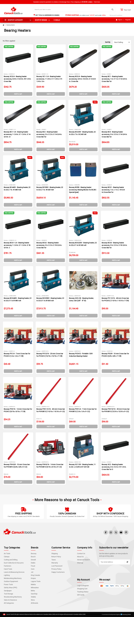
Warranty (54, 563)
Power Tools (8, 584)
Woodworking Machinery (13, 597)
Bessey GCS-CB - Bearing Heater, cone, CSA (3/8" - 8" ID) (81, 299)
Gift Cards (80, 595)
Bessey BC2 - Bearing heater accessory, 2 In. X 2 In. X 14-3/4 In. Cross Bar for (49, 134)
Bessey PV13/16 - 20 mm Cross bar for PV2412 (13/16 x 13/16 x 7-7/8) (49, 355)
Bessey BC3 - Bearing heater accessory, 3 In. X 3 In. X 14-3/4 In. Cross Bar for (114, 134)
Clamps (6, 557)
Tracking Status (82, 592)
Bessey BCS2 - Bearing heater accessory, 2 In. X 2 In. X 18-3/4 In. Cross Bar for (49, 245)
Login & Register (83, 586)
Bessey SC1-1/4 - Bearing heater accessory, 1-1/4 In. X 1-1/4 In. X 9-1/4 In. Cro (49, 78)
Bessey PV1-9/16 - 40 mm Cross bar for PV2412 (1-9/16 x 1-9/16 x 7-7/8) (115, 299)
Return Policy (56, 557)
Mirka (33, 591)
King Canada (35, 575)
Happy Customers (58, 572)
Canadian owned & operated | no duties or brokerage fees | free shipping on (66, 2)
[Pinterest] (126, 532)
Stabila (33, 597)
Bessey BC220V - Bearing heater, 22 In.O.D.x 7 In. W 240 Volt (82, 133)
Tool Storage (8, 594)
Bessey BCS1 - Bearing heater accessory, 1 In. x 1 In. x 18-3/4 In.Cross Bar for (113, 189)
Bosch (33, 557)
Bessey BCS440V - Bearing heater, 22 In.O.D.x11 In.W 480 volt (17, 299)
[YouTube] (121, 532)
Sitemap (80, 563)
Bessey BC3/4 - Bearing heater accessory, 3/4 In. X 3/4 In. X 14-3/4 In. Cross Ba (82, 78)
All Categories (9, 603)
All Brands (34, 603)
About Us (80, 557)
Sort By (107, 42)
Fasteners (7, 566)
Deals (57, 20)
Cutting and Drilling (10, 560)
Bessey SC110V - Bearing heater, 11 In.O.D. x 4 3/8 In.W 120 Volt (82, 465)
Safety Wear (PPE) (10, 588)
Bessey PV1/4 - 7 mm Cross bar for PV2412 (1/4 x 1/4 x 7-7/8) (17, 355)
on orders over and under (94, 15)
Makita (33, 584)
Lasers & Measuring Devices (14, 572)
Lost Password (56, 566)
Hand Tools (8, 569)
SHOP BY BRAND (42, 20)
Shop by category (15, 20)
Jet (32, 572)
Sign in (120, 20)
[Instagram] (111, 532)
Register (128, 20)
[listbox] (121, 42)
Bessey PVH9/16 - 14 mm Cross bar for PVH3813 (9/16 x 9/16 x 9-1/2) (49, 465)
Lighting (7, 575)
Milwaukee (35, 588)
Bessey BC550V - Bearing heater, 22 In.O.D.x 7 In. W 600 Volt (49, 188)
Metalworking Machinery (13, 578)
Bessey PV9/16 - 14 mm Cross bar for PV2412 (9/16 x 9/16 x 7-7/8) (18, 410)
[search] (112, 9)
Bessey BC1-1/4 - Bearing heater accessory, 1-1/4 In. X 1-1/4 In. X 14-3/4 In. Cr (17, 134)
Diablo (33, 563)
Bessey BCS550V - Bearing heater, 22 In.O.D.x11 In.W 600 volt (50, 299)
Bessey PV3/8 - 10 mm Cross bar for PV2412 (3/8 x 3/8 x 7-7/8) (115, 355)
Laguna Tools (35, 581)
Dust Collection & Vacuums (14, 563)
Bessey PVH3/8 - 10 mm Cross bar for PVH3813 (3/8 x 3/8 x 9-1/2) (17, 465)
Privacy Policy (56, 569)
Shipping (54, 553)
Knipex (33, 578)
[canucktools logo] (19, 531)
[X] (116, 532)
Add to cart (18, 94)
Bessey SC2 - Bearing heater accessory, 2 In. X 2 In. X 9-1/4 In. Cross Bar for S (114, 466)
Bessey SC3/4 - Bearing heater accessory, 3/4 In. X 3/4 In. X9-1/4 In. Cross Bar (17, 78)
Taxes (53, 560)
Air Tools (7, 553)
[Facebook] (106, 532)
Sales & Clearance (10, 600)
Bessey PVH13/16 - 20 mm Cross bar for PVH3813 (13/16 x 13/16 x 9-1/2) (116, 410)
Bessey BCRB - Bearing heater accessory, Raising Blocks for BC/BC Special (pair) (82, 189)
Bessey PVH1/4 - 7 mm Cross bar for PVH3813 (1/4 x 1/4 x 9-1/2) (83, 410)
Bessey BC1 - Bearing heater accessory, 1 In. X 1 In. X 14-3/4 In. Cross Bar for (114, 78)
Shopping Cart (82, 589)
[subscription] (127, 562)
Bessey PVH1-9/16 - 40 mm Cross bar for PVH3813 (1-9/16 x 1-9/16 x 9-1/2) (50, 410)
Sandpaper (8, 591)
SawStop (34, 594)
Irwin (32, 569)
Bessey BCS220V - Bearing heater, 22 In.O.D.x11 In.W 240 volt (83, 244)
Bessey (33, 553)
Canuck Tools (9, 614)
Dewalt (33, 560)
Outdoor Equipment (11, 581)
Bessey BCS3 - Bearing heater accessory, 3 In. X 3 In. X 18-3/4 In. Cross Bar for (114, 245)
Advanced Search (83, 560)
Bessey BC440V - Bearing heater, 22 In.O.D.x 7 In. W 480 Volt (17, 188)
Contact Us (81, 553)
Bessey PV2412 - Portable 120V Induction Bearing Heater (81, 355)
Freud (33, 566)
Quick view (19, 59)
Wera (33, 600)
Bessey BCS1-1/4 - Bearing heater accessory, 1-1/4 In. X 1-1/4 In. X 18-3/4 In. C (17, 245)
